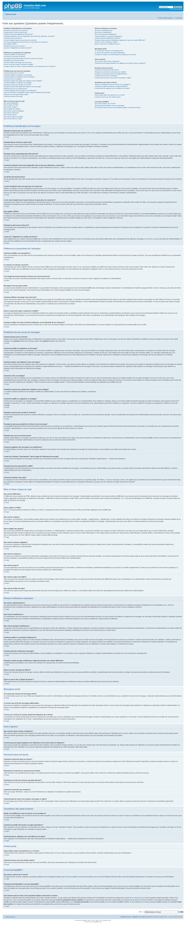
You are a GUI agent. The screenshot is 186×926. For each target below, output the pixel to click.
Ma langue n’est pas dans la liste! (14, 60)
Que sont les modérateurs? (103, 32)
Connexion (179, 18)
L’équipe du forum (125, 917)
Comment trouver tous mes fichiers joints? (108, 97)
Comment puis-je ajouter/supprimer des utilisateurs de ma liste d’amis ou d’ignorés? (120, 63)
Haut (7, 137)
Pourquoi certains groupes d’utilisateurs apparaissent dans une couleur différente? (120, 40)
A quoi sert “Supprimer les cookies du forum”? (18, 48)
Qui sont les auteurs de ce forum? (105, 103)
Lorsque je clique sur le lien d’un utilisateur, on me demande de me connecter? (30, 66)
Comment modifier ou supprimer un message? (18, 75)
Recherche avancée (176, 9)
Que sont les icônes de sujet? (13, 118)
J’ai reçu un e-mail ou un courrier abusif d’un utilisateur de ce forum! (115, 54)
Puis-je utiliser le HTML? (11, 105)
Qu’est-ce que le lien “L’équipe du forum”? (107, 44)
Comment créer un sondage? (13, 79)
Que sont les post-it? (10, 114)
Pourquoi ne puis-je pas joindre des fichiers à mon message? (22, 86)
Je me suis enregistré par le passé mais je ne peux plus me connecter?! (26, 42)
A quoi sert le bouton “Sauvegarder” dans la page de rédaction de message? (27, 92)
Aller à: (141, 912)
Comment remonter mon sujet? (13, 96)
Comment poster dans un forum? (14, 73)
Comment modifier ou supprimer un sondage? (18, 82)
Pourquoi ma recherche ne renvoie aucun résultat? (110, 72)
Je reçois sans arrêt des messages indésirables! (110, 52)
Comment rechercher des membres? (106, 75)
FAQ (160, 18)
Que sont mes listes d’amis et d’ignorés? (107, 61)
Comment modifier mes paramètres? (15, 54)
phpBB (84, 920)
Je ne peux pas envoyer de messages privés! (109, 50)
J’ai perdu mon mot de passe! (13, 38)
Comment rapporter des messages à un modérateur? (20, 90)
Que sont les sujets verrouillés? (13, 116)
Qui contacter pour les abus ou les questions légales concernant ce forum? (118, 107)
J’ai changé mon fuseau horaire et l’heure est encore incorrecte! (23, 58)
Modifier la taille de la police (180, 14)
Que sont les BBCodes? (11, 103)
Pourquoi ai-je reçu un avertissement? (15, 88)
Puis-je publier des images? (12, 109)
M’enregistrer (169, 18)
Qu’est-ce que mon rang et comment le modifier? (19, 64)
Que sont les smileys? (10, 107)
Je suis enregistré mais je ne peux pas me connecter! (20, 40)
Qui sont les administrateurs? (104, 30)
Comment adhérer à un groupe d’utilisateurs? (108, 36)
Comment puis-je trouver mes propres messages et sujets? (113, 77)
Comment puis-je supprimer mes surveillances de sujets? (112, 88)
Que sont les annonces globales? (14, 111)
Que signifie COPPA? (10, 44)
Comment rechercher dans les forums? (107, 70)
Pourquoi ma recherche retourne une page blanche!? (111, 74)
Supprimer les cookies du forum (142, 917)
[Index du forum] (13, 6)
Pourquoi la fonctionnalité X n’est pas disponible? (109, 105)
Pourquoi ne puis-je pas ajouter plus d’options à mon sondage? (23, 81)
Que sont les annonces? (11, 113)
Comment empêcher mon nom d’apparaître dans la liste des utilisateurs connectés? (29, 36)
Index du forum (11, 14)
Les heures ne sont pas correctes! (14, 56)
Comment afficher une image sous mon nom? (18, 62)
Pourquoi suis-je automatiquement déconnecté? (18, 34)
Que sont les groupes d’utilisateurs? (106, 34)
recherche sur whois (132, 898)
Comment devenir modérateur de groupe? (107, 38)
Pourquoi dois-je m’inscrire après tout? (15, 32)
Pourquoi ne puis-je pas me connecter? (16, 30)
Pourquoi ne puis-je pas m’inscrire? (14, 46)
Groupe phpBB (72, 877)
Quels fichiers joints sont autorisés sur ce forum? (110, 95)
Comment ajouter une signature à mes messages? (19, 77)
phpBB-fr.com (98, 921)
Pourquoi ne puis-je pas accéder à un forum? (17, 84)
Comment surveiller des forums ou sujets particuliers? (111, 86)
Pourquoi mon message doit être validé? (16, 94)
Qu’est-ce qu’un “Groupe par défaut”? (106, 42)
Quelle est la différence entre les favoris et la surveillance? (112, 84)
